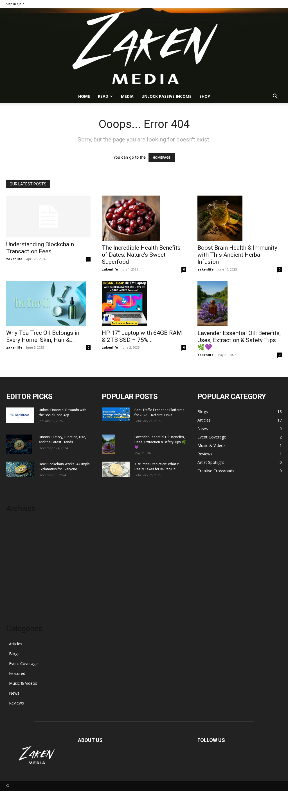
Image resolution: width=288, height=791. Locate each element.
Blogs (14, 653)
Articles (15, 643)
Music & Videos (23, 683)
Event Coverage (23, 663)
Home (84, 96)
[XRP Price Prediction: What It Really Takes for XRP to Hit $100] (116, 469)
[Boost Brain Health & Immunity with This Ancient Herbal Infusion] (239, 218)
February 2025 (19, 574)
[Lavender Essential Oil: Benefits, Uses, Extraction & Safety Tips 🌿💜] (239, 303)
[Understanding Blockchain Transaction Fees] (48, 216)
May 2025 (15, 549)
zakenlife (14, 259)
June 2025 (15, 540)
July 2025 (14, 532)
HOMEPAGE (161, 157)
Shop (204, 96)
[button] (275, 96)
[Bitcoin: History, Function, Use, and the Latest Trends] (19, 444)
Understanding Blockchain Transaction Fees (40, 248)
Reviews (16, 703)
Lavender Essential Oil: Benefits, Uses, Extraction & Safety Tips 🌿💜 (239, 340)
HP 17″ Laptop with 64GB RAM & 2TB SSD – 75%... (142, 336)
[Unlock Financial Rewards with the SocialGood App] (20, 415)
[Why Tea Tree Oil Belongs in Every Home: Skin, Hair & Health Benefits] (48, 303)
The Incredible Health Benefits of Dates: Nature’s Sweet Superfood (141, 254)
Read (103, 96)
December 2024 (20, 591)
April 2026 (15, 523)
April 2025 (15, 557)
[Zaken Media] (144, 49)
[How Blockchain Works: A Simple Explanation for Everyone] (20, 469)
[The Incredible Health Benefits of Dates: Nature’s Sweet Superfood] (144, 218)
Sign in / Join (15, 4)
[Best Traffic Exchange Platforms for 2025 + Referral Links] (116, 414)
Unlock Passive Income (166, 96)
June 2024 (15, 599)
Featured (17, 673)
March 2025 (17, 566)
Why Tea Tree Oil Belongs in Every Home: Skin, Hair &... (42, 336)
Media (127, 96)
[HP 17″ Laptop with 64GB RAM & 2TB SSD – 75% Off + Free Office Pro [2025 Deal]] (144, 303)
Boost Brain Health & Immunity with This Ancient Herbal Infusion (237, 254)
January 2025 (18, 583)
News (14, 693)
